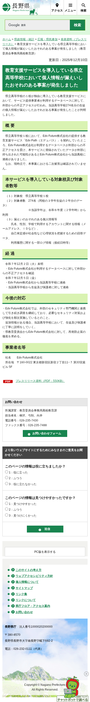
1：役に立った (18, 472)
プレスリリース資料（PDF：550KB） (40, 381)
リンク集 (21, 594)
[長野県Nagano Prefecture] (16, 7)
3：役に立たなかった (22, 484)
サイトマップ (24, 588)
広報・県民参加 (47, 39)
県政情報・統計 (24, 39)
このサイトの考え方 (29, 570)
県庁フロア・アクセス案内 (33, 606)
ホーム (6, 39)
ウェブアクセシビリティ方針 (34, 576)
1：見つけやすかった (22, 504)
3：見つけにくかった (22, 515)
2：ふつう (15, 478)
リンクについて (26, 600)
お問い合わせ (24, 612)
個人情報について (27, 582)
